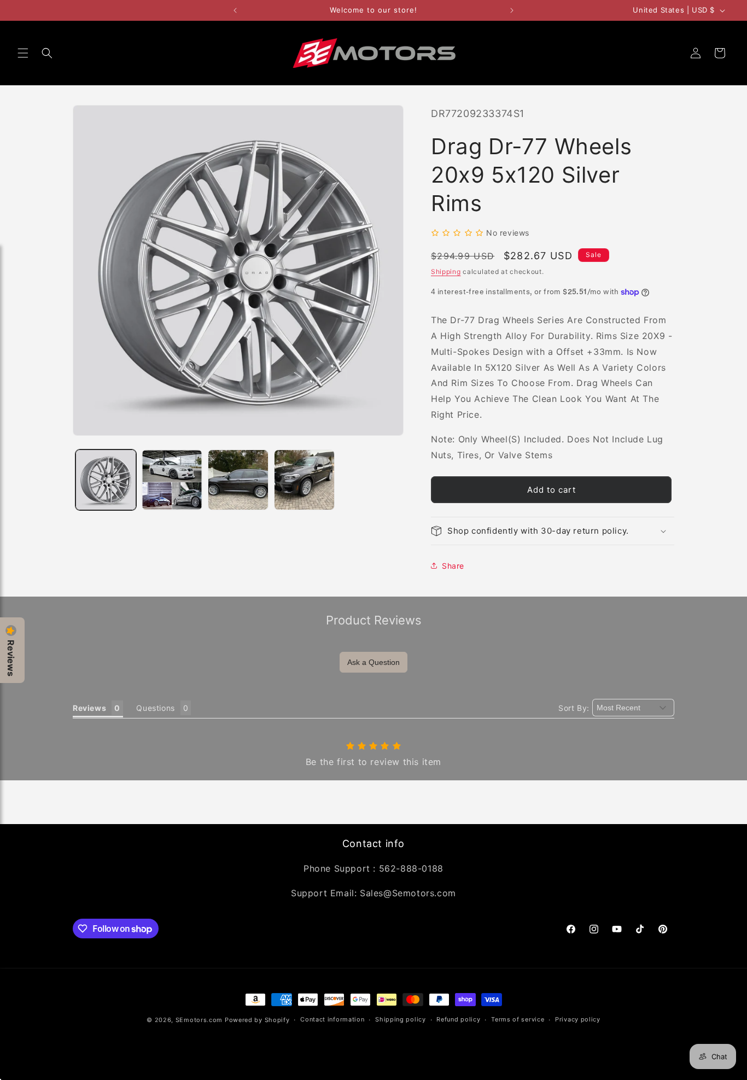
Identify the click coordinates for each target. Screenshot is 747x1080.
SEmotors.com (199, 1020)
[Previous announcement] (235, 10)
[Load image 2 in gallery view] (172, 479)
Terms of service (517, 1020)
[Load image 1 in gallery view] (105, 479)
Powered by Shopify (257, 1020)
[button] (23, 53)
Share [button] (453, 565)
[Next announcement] (512, 10)
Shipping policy (400, 1020)
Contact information (332, 1020)
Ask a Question (373, 662)
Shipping (446, 271)
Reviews (11, 658)
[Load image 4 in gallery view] (304, 479)
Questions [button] (155, 708)
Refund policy (458, 1020)
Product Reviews (374, 620)
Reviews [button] (89, 708)
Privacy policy (577, 1020)
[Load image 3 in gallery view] (238, 479)
